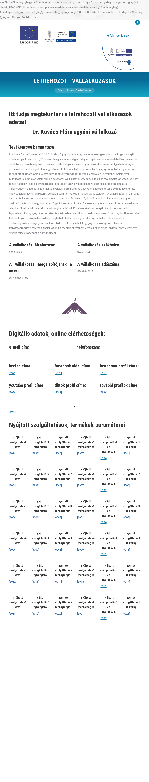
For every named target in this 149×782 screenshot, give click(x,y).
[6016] (103, 586)
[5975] (58, 373)
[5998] (103, 490)
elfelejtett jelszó (118, 35)
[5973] (12, 373)
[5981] (58, 392)
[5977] (103, 373)
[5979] (12, 392)
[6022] (103, 618)
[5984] (12, 411)
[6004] (103, 522)
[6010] (103, 554)
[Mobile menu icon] (141, 49)
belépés (98, 35)
